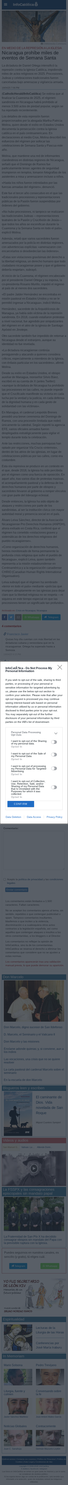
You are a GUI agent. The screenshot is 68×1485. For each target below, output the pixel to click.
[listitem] (34, 733)
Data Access (34, 816)
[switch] (54, 742)
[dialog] (34, 742)
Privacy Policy (54, 816)
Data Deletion (13, 816)
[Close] (60, 668)
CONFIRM (20, 804)
